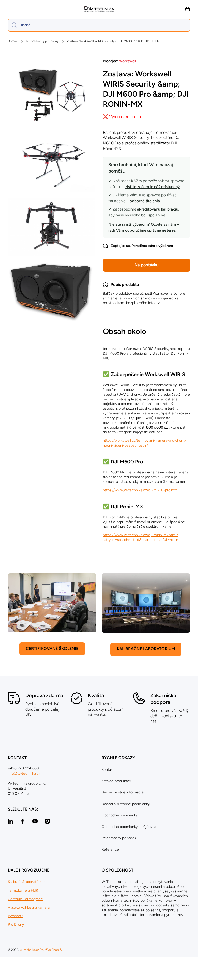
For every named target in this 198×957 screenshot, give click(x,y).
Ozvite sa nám (163, 224)
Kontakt (108, 769)
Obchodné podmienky (120, 815)
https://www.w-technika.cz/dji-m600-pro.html (140, 490)
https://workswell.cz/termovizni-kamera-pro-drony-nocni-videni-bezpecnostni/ (145, 442)
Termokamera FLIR (23, 890)
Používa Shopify (51, 950)
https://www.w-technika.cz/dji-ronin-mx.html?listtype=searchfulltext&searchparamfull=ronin (140, 537)
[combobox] (99, 25)
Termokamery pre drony (42, 41)
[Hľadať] (12, 25)
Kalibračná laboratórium (27, 882)
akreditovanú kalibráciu (157, 209)
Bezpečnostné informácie (123, 792)
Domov (13, 41)
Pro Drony (16, 924)
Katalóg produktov (116, 781)
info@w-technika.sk (24, 773)
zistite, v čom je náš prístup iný (152, 186)
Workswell (127, 61)
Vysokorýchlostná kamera (29, 907)
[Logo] (99, 9)
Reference (110, 849)
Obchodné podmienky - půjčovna (129, 826)
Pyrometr (15, 916)
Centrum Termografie (25, 899)
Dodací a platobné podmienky (126, 804)
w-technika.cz (29, 950)
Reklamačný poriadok (119, 838)
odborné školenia (145, 201)
